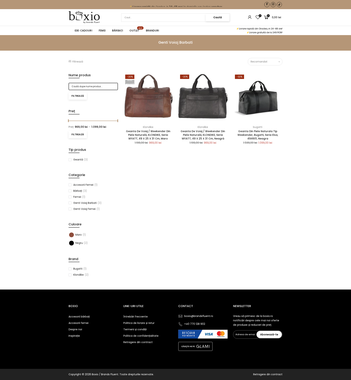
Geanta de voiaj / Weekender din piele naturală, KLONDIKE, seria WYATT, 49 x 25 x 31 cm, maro (148, 134)
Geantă (80, 159)
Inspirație (74, 336)
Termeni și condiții (135, 329)
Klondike (81, 275)
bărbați (80, 191)
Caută (217, 17)
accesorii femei (85, 185)
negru (81, 243)
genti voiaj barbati (87, 203)
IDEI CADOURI (83, 30)
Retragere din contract (138, 342)
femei (79, 197)
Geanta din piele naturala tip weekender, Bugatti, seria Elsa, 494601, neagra (257, 134)
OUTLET (135, 30)
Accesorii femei (78, 323)
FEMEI (102, 30)
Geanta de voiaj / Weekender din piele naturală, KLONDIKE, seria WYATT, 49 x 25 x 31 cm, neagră (203, 134)
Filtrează (77, 61)
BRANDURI (152, 30)
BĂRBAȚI (117, 30)
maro (80, 235)
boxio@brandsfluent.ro (198, 316)
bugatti (80, 269)
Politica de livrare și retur (138, 323)
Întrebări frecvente (135, 316)
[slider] (68, 121)
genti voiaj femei (86, 209)
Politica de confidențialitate (140, 336)
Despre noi (75, 329)
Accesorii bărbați (79, 316)
